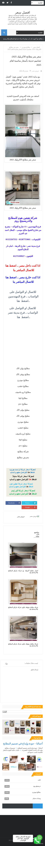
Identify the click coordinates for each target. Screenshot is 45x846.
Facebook (11, 503)
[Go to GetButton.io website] (39, 843)
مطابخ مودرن (36, 792)
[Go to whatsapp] (39, 837)
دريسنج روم (37, 786)
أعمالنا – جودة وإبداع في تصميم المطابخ (23, 743)
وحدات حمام (37, 798)
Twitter (27, 503)
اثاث (39, 780)
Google (27, 507)
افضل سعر (22, 12)
